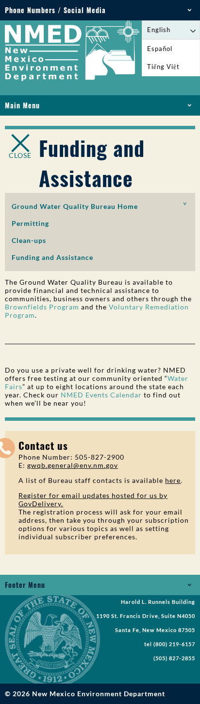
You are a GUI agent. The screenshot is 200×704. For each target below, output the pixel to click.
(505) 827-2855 (174, 658)
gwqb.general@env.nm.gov (72, 465)
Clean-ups (29, 240)
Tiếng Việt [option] (163, 66)
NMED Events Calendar (101, 395)
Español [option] (159, 48)
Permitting (30, 223)
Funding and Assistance (52, 257)
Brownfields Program (42, 307)
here (173, 480)
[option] (171, 49)
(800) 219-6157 (174, 644)
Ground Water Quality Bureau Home (75, 206)
